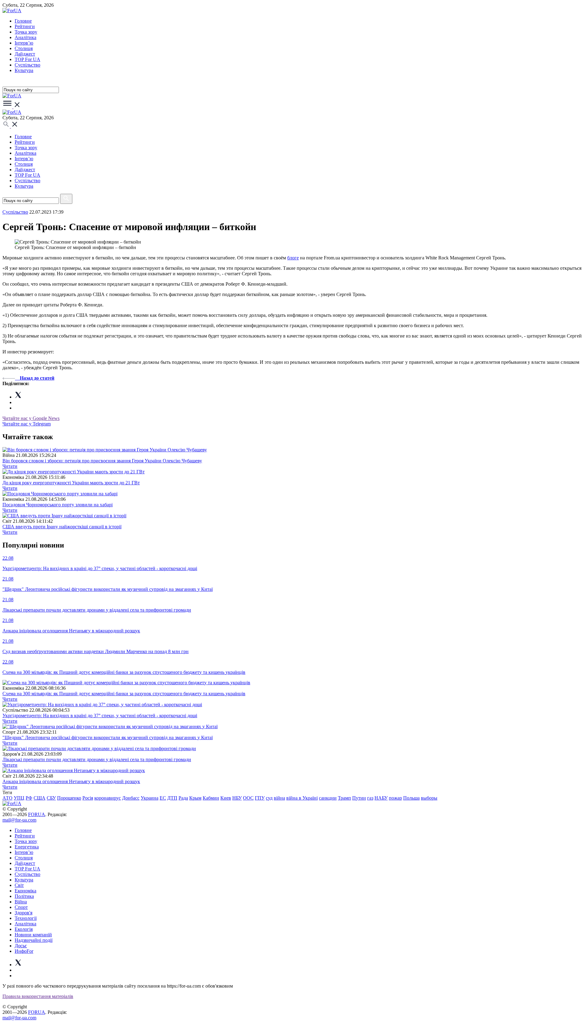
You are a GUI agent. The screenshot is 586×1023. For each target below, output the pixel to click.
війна (279, 798)
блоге (293, 257)
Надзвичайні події (33, 940)
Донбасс (130, 798)
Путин (359, 798)
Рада (183, 798)
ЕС (163, 798)
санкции (328, 798)
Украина (149, 798)
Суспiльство (27, 64)
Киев (225, 798)
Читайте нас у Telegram (26, 423)
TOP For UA (27, 59)
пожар (395, 798)
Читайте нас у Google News (31, 418)
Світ (19, 885)
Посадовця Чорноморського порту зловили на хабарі (57, 504)
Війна (21, 901)
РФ (29, 798)
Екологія (24, 929)
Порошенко (69, 798)
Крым (195, 798)
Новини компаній (33, 934)
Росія (87, 798)
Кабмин (211, 798)
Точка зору (26, 31)
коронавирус (107, 798)
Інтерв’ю (24, 42)
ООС (248, 798)
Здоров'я (23, 912)
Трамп (344, 798)
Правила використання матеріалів (37, 996)
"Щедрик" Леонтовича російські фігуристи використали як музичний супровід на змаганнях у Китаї (107, 737)
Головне (23, 20)
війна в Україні (302, 798)
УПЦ (19, 798)
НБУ (237, 798)
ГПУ (260, 798)
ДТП (172, 798)
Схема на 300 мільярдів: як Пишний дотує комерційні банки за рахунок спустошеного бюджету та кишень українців (123, 693)
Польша (411, 798)
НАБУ (381, 798)
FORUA (36, 814)
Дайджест (25, 53)
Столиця (24, 48)
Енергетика (27, 846)
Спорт (21, 907)
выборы (429, 798)
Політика (24, 896)
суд (269, 798)
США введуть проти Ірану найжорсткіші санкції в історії (61, 526)
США (39, 798)
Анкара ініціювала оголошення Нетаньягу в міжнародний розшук (71, 781)
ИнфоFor (24, 951)
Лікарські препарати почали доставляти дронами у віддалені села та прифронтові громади (96, 759)
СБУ (51, 798)
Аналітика (25, 37)
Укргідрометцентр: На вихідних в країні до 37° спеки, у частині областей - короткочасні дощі (99, 715)
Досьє (21, 945)
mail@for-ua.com (19, 819)
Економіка (25, 890)
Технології (26, 918)
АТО (7, 798)
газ (370, 798)
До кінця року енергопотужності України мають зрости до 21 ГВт (71, 482)
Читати (9, 466)
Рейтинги (25, 26)
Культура (24, 70)
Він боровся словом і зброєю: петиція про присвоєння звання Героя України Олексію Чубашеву (102, 460)
